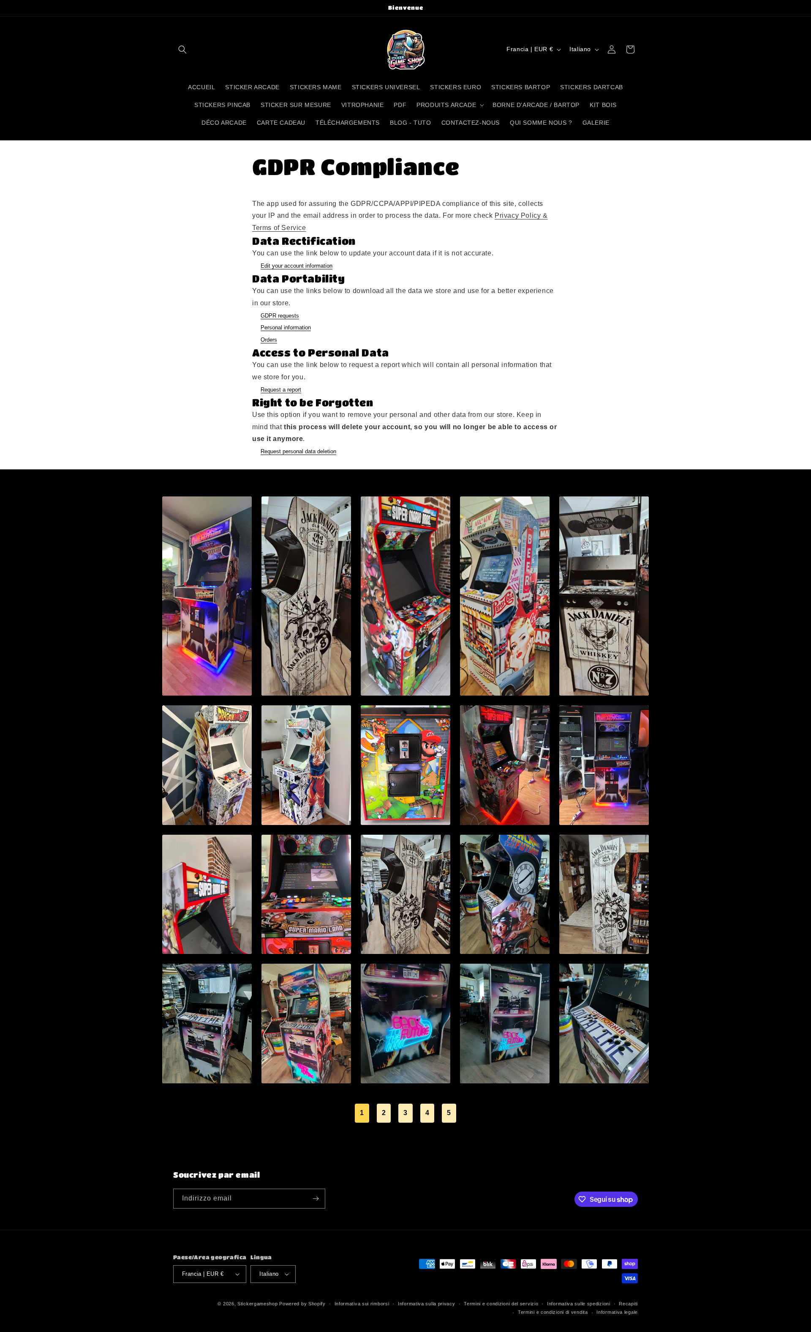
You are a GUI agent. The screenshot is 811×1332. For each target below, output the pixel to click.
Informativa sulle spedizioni (578, 1303)
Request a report (281, 389)
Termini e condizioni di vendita (553, 1312)
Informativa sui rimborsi (362, 1303)
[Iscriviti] (315, 1199)
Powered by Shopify (302, 1303)
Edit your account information (296, 266)
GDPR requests (280, 315)
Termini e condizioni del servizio (501, 1303)
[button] (182, 49)
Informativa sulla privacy (426, 1303)
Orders (269, 340)
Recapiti (628, 1303)
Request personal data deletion (298, 451)
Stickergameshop (257, 1303)
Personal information (286, 327)
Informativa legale (617, 1312)
